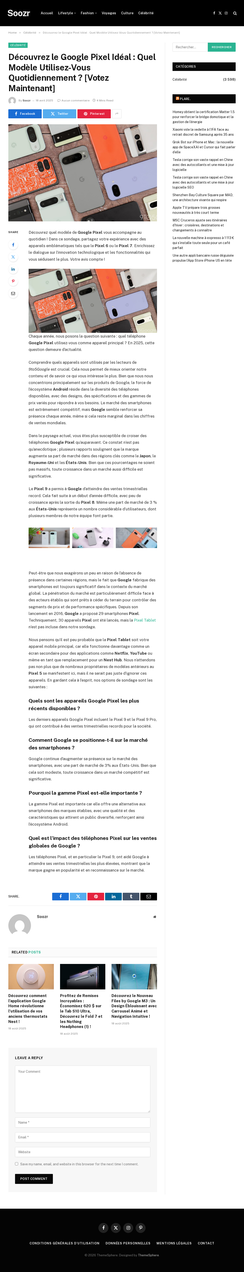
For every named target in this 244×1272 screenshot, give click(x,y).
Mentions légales (174, 1243)
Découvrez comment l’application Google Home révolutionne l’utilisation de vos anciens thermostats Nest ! (27, 1008)
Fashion (87, 13)
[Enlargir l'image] (63, 533)
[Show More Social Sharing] (117, 113)
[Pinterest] (13, 281)
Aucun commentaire (75, 100)
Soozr (27, 100)
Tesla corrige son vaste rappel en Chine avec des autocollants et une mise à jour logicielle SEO (203, 182)
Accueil (47, 13)
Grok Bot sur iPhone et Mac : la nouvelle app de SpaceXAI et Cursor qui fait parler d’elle (204, 147)
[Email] (13, 293)
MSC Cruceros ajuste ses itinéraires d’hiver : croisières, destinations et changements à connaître (200, 225)
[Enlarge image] (107, 533)
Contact (206, 1243)
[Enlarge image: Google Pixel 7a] (150, 533)
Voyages (109, 13)
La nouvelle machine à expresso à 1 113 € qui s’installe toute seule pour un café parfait (203, 243)
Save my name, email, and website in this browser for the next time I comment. (79, 1164)
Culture (127, 13)
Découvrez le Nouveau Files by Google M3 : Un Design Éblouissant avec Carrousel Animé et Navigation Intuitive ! (134, 1006)
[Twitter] (13, 257)
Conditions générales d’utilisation (65, 1243)
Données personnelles (128, 1243)
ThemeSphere (148, 1255)
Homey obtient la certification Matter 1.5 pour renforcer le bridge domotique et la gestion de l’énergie (204, 117)
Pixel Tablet (145, 620)
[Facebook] (13, 244)
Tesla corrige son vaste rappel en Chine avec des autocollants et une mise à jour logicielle (203, 165)
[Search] (234, 13)
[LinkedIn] (13, 269)
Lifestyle (65, 13)
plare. (185, 99)
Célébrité (145, 13)
